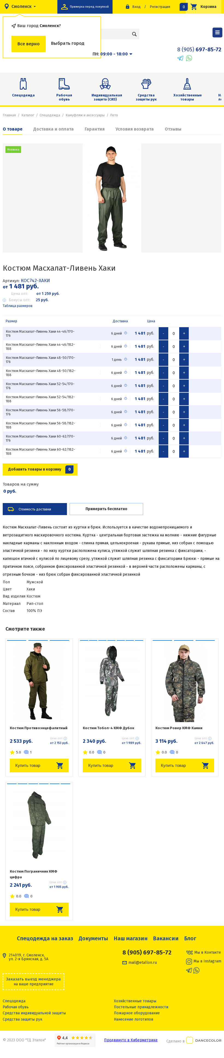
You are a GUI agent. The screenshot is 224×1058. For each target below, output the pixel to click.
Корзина (201, 6)
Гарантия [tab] (95, 129)
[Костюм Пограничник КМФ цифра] (39, 824)
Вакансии (166, 938)
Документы (93, 938)
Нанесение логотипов (133, 1019)
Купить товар (27, 765)
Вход (136, 7)
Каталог (27, 115)
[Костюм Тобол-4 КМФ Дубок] (112, 681)
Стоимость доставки (35, 509)
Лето (114, 115)
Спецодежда (23, 95)
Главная (9, 115)
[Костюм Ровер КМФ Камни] (185, 681)
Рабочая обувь (64, 97)
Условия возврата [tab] (135, 129)
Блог (190, 938)
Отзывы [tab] (173, 129)
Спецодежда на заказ (45, 938)
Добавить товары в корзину (39, 469)
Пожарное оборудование (137, 1013)
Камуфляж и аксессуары (85, 115)
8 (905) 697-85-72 (147, 953)
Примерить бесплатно (106, 509)
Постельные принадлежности (141, 1007)
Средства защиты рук (146, 97)
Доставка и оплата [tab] (53, 129)
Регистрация (160, 7)
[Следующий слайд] (210, 198)
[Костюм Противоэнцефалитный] (39, 681)
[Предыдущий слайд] (14, 198)
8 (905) (199, 49)
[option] (112, 198)
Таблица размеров (18, 306)
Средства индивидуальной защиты (34, 1013)
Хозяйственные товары (187, 97)
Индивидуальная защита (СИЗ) (107, 97)
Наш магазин (131, 938)
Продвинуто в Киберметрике (131, 1040)
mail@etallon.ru (142, 963)
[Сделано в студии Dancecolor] (203, 1041)
